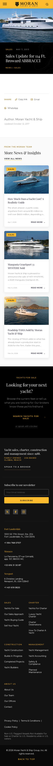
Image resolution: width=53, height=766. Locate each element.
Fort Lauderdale (12, 529)
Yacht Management (38, 650)
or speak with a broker (26, 426)
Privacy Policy (11, 720)
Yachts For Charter (38, 608)
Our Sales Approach (14, 614)
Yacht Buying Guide (14, 620)
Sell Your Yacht (11, 625)
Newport (8, 573)
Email (37, 99)
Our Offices (10, 701)
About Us (8, 689)
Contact (8, 707)
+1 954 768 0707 (12, 543)
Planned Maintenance (35, 671)
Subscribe (26, 500)
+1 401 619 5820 (12, 587)
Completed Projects (14, 661)
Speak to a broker (17, 467)
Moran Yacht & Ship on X (7, 512)
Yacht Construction (13, 650)
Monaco (8, 551)
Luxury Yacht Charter (35, 615)
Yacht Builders (11, 667)
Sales (17, 68)
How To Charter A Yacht (37, 631)
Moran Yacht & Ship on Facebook (15, 512)
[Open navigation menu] (4, 4)
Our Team (9, 695)
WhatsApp (13, 108)
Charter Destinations (35, 623)
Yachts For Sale (11, 608)
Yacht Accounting (37, 656)
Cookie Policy (11, 727)
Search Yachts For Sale (26, 417)
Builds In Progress (13, 656)
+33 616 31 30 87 (12, 565)
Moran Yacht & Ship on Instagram (24, 512)
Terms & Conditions (30, 720)
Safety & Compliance (34, 662)
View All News (13, 158)
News (9, 68)
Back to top (26, 759)
